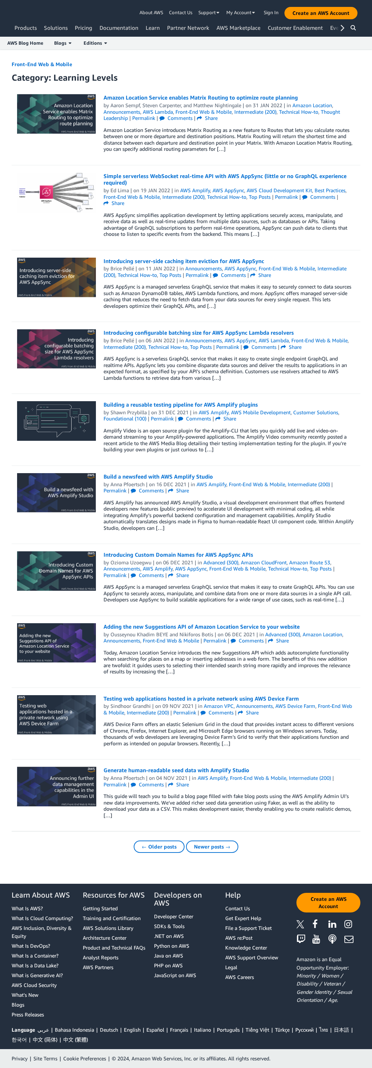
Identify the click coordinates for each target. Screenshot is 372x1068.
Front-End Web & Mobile (42, 64)
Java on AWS (168, 955)
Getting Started (100, 908)
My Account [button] (239, 12)
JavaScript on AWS (175, 975)
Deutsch (109, 1030)
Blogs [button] (61, 43)
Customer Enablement (295, 27)
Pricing (83, 27)
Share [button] (210, 118)
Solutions (56, 27)
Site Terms (45, 1058)
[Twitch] (304, 939)
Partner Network (188, 27)
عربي (43, 1030)
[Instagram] (352, 925)
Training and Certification (112, 918)
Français (179, 1030)
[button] (320, 13)
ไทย (323, 1030)
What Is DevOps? (31, 946)
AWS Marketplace (238, 27)
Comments (179, 118)
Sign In (271, 12)
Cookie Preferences (84, 1058)
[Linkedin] (336, 925)
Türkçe (282, 1030)
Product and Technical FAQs (114, 947)
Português (228, 1030)
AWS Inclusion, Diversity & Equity (42, 932)
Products (26, 27)
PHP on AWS (168, 965)
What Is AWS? (27, 908)
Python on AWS (171, 946)
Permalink (143, 118)
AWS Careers (239, 977)
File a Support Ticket (248, 928)
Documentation (119, 27)
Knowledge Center (246, 947)
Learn (153, 27)
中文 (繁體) (75, 1039)
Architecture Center (104, 938)
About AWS (151, 12)
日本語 (341, 1030)
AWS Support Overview (251, 957)
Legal (231, 967)
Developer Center (173, 916)
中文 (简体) (45, 1039)
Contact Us (181, 12)
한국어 (19, 1039)
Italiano (202, 1030)
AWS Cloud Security (34, 985)
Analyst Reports (100, 957)
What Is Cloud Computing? (42, 918)
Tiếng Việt (257, 1030)
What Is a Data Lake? (35, 965)
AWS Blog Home (25, 43)
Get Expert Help (243, 918)
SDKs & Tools (169, 926)
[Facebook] (320, 925)
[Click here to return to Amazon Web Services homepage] (25, 13)
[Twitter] (304, 925)
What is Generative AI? (37, 975)
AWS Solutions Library (108, 928)
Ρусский (304, 1030)
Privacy (20, 1058)
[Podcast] (336, 939)
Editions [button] (94, 43)
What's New (25, 995)
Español (155, 1030)
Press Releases (28, 1014)
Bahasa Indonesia (74, 1030)
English (132, 1030)
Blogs (18, 1004)
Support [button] (207, 12)
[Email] (352, 939)
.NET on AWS (169, 936)
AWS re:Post (238, 938)
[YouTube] (320, 939)
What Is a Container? (35, 955)
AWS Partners (98, 967)
